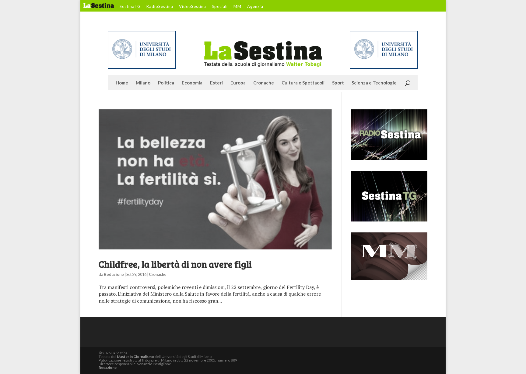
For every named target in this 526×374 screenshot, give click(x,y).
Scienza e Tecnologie (374, 83)
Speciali (220, 7)
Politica (166, 83)
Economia (192, 83)
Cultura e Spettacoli (303, 83)
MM (237, 7)
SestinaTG (130, 7)
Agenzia (255, 7)
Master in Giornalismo (135, 356)
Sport (338, 83)
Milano (143, 83)
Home (122, 83)
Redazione (114, 274)
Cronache (263, 83)
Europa (238, 83)
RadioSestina (159, 7)
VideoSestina (192, 7)
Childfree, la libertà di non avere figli (175, 264)
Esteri (216, 83)
